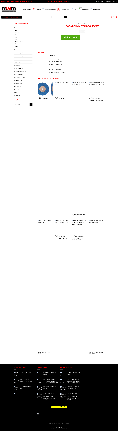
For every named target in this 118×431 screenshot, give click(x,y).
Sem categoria (17, 86)
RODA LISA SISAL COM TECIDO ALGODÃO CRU (61, 237)
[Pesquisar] (65, 17)
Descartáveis (17, 62)
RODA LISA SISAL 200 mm (61, 99)
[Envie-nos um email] (112, 17)
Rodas (16, 46)
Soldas (15, 92)
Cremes (16, 59)
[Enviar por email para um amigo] (84, 44)
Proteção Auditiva (18, 74)
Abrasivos (16, 28)
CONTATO (114, 1)
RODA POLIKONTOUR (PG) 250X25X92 (79, 215)
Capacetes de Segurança (20, 56)
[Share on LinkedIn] (86, 44)
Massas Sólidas (19, 41)
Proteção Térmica (18, 80)
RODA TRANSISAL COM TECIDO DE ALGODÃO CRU (96, 99)
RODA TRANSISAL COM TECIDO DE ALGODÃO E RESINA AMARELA (78, 238)
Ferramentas (17, 65)
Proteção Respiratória (19, 77)
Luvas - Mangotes (18, 68)
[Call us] (115, 17)
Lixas (16, 39)
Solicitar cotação (70, 37)
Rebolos (17, 44)
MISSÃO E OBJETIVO (105, 1)
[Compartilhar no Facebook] (78, 44)
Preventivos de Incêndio (20, 71)
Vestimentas (17, 95)
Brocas (17, 30)
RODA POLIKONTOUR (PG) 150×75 (44, 353)
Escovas (17, 35)
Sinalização (16, 89)
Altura (15, 50)
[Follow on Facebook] (110, 17)
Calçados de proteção (19, 53)
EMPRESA (97, 1)
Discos (17, 32)
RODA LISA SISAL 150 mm (44, 99)
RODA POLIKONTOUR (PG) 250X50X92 (96, 353)
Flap (16, 37)
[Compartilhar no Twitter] (81, 44)
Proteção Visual (18, 83)
